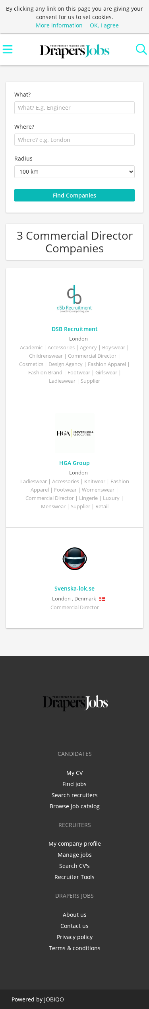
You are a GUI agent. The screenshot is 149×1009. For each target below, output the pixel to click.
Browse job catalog (75, 806)
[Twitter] (63, 730)
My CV (74, 773)
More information (59, 25)
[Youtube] (101, 730)
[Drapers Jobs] (74, 49)
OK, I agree (104, 25)
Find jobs (74, 784)
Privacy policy (75, 937)
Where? (24, 126)
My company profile (74, 843)
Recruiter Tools (74, 877)
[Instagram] (89, 730)
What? (22, 94)
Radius (23, 158)
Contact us (74, 926)
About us (75, 914)
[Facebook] (50, 730)
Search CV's (74, 866)
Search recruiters (75, 795)
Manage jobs (75, 854)
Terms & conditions (75, 948)
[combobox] (74, 107)
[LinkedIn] (76, 730)
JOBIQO (54, 999)
